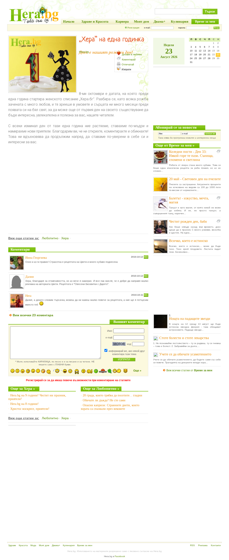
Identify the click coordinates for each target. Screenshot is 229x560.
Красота (23, 545)
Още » (137, 370)
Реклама (203, 545)
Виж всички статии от (189, 370)
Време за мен (84, 545)
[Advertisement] (78, 192)
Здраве (12, 545)
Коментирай (129, 59)
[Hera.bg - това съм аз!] (34, 23)
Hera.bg (84, 51)
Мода (33, 545)
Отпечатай (128, 64)
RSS (192, 545)
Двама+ (56, 545)
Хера (65, 238)
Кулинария (68, 545)
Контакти (216, 545)
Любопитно (50, 238)
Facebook (120, 556)
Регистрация (133, 28)
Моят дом (44, 545)
